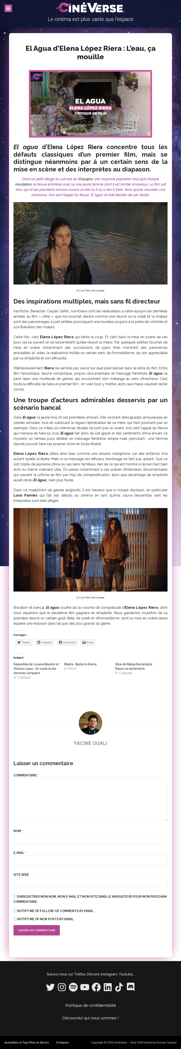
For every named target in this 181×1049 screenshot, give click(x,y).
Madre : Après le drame (80, 664)
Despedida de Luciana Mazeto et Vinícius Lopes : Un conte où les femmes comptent (36, 668)
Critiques (62, 1042)
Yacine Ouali (90, 743)
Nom (18, 831)
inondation (23, 184)
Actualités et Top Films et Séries (26, 1042)
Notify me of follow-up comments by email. (55, 911)
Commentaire (26, 775)
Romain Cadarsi (166, 1042)
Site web (21, 874)
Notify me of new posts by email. (46, 919)
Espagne (85, 179)
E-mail (19, 853)
